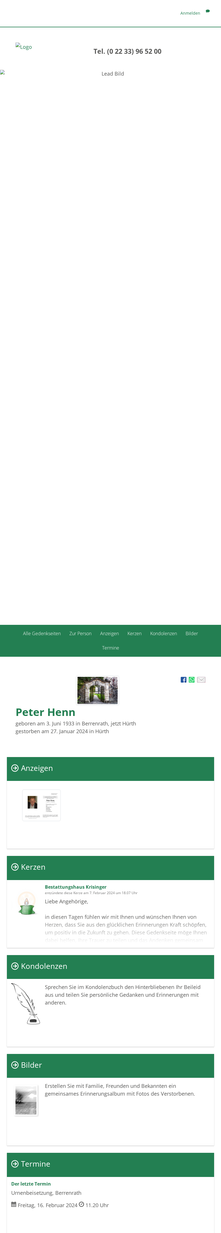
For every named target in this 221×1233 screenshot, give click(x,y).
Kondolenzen (163, 633)
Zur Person (80, 633)
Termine (110, 648)
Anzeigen (109, 633)
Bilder (192, 633)
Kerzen (134, 633)
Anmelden (190, 13)
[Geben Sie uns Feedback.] (208, 13)
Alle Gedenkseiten (42, 633)
